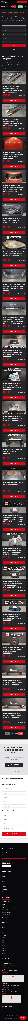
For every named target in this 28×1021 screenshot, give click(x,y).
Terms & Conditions (18, 1018)
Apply (14, 45)
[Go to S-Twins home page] (6, 6)
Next (20, 733)
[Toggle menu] (25, 6)
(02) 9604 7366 (15, 765)
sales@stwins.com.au (7, 969)
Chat (24, 1018)
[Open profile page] (17, 6)
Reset (14, 49)
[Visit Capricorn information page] (4, 2)
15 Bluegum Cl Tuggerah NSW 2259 (11, 985)
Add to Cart (14, 100)
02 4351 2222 (5, 987)
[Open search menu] (13, 6)
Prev (7, 733)
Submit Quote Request (14, 834)
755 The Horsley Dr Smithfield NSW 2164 (13, 965)
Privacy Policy (8, 1018)
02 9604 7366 (6, 967)
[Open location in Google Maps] (13, 978)
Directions (5, 972)
